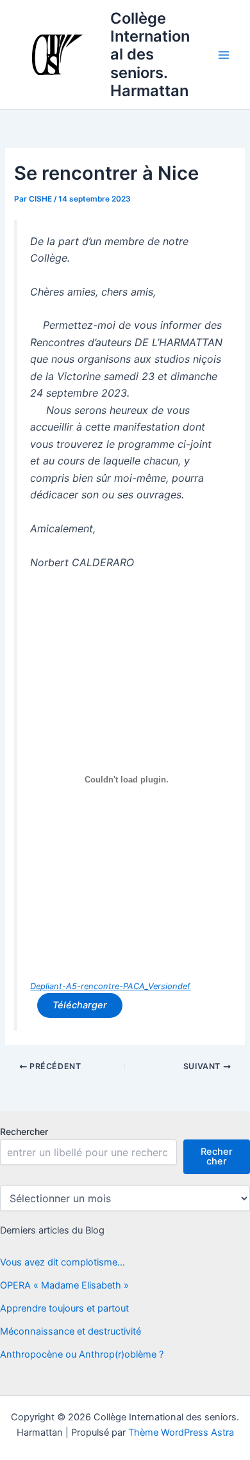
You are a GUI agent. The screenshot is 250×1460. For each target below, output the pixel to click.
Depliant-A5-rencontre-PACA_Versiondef (110, 986)
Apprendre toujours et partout (64, 1308)
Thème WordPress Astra (181, 1432)
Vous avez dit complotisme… (62, 1262)
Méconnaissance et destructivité (70, 1331)
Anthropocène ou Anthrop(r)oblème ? (81, 1354)
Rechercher (24, 1131)
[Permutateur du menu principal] (223, 55)
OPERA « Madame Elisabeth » (64, 1285)
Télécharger (80, 1005)
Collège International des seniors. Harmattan (150, 54)
